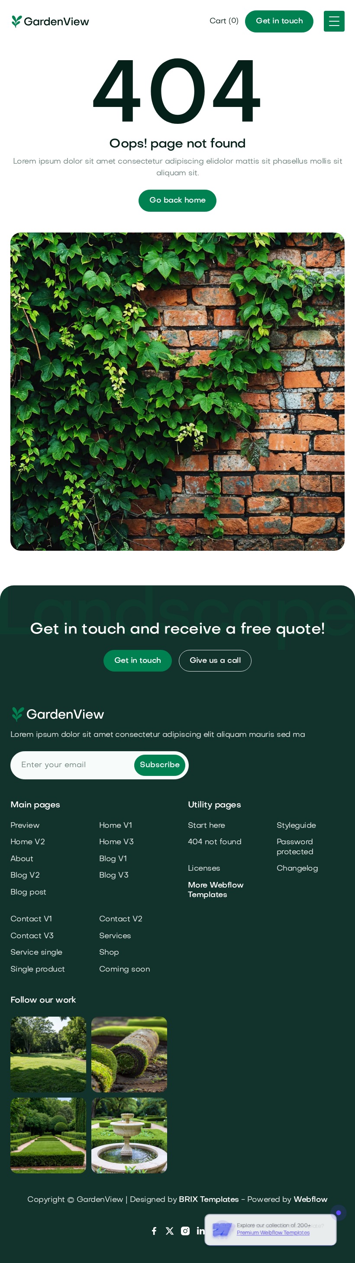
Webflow (310, 1200)
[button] (224, 21)
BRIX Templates (209, 1200)
